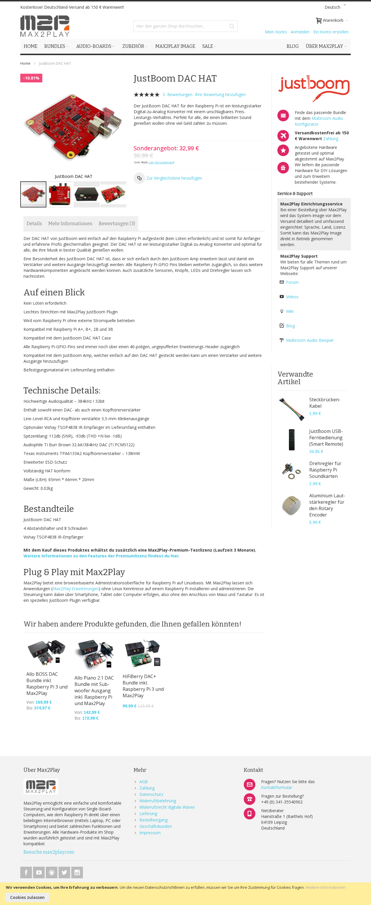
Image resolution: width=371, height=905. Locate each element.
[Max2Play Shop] (45, 26)
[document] (185, 893)
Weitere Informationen (325, 887)
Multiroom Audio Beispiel (309, 340)
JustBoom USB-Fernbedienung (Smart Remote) (326, 437)
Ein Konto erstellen (331, 32)
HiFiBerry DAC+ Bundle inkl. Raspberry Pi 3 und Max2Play (143, 686)
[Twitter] (65, 871)
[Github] (52, 871)
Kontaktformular (276, 787)
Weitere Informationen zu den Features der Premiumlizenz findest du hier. (101, 556)
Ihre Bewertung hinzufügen (220, 94)
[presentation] (34, 223)
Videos (292, 296)
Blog (290, 325)
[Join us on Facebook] (26, 871)
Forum (292, 282)
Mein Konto (276, 32)
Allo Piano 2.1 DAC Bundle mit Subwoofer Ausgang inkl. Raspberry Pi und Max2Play (94, 691)
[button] (336, 7)
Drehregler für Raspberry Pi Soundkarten (325, 469)
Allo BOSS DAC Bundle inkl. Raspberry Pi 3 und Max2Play (47, 683)
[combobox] (185, 26)
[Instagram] (77, 871)
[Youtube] (39, 871)
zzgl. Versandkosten (161, 162)
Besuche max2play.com (48, 852)
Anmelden (300, 32)
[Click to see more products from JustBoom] (314, 89)
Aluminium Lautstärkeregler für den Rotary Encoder (327, 505)
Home (25, 63)
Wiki (290, 311)
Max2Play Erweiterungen (75, 588)
